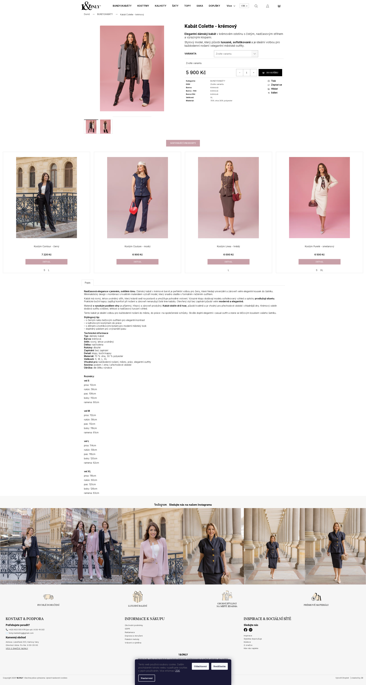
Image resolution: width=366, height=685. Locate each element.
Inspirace (248, 635)
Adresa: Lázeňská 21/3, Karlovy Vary (22, 642)
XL (321, 270)
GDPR (127, 629)
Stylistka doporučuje (253, 639)
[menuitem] (122, 6)
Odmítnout (200, 666)
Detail (46, 261)
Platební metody (132, 639)
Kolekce (247, 642)
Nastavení (147, 678)
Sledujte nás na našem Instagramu (190, 504)
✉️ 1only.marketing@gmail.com (20, 633)
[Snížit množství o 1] (239, 72)
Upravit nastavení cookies (56, 678)
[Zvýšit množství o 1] (253, 72)
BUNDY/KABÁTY (217, 81)
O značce (248, 645)
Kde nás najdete (251, 648)
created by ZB (357, 678)
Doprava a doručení (134, 636)
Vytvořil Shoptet (342, 678)
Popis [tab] (87, 282)
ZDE (177, 670)
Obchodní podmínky (134, 625)
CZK (243, 5)
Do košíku (272, 72)
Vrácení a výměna (133, 642)
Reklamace (130, 632)
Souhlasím (219, 666)
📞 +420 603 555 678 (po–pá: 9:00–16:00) (25, 629)
